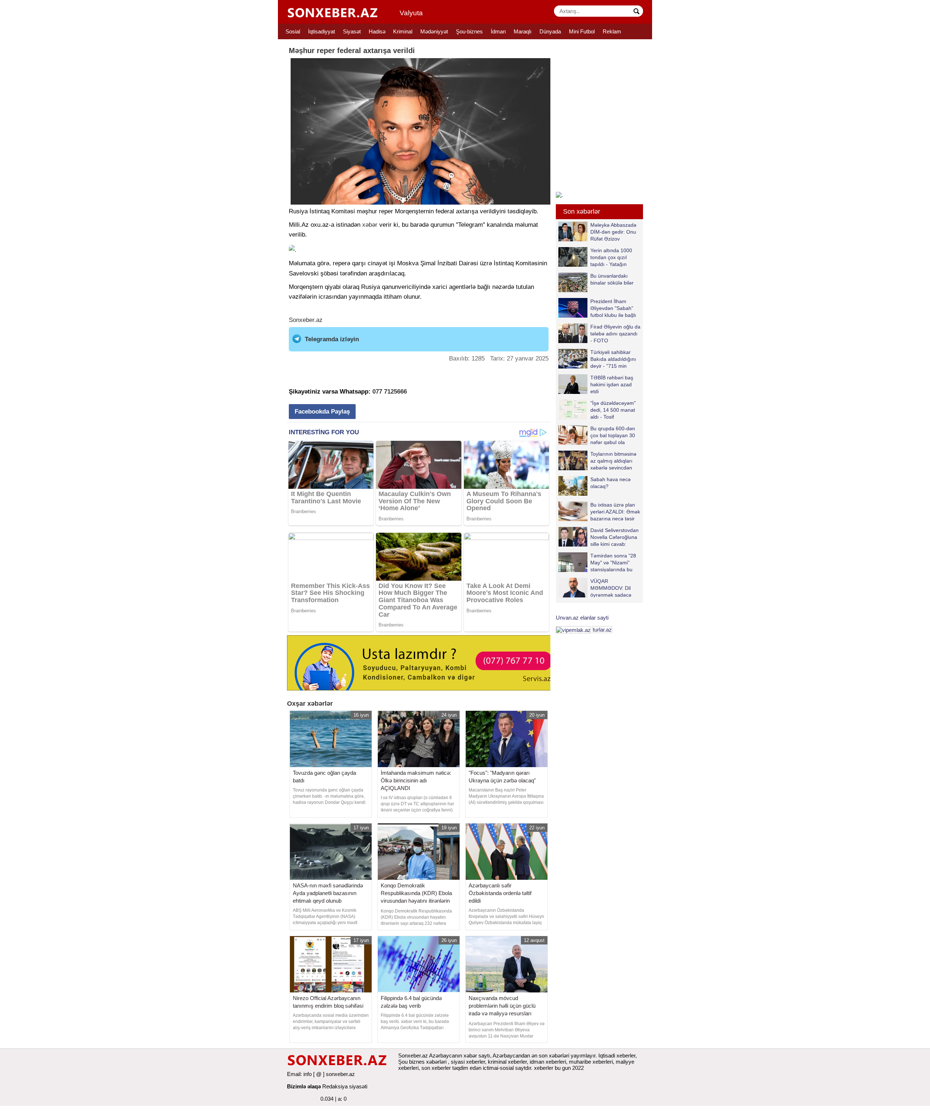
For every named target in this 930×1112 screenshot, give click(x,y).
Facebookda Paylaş (322, 411)
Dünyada (550, 31)
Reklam (612, 31)
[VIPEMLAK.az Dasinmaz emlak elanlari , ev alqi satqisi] (573, 629)
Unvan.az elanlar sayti (582, 618)
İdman (498, 31)
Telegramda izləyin (332, 339)
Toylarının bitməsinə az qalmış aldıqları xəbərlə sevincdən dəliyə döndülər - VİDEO (597, 460)
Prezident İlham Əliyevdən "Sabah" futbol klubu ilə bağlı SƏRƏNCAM (613, 308)
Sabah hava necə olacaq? (610, 482)
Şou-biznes (469, 31)
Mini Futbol (582, 31)
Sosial (293, 31)
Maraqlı (522, 31)
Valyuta (411, 13)
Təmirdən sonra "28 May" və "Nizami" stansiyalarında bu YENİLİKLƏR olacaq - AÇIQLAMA (599, 562)
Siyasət (352, 31)
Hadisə (377, 31)
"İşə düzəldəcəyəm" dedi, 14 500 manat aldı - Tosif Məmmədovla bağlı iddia (597, 409)
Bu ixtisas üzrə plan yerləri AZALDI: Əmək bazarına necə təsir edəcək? (615, 511)
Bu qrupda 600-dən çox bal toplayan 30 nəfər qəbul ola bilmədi (612, 435)
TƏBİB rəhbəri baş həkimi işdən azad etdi (611, 384)
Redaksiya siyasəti (344, 1086)
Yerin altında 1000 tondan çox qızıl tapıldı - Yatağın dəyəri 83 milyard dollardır (595, 257)
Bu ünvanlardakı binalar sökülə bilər (612, 279)
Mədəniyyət (434, 31)
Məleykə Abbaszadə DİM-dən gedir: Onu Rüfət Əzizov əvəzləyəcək (613, 231)
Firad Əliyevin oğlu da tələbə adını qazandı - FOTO (615, 333)
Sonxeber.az (306, 320)
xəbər (369, 224)
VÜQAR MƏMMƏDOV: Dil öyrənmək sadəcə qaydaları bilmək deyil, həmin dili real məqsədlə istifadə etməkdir (594, 587)
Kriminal (402, 31)
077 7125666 (389, 391)
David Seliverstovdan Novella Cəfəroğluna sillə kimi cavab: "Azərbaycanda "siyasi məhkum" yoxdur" (598, 537)
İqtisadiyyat (321, 31)
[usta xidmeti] (422, 662)
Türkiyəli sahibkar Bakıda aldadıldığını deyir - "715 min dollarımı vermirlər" (613, 358)
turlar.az (602, 629)
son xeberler (436, 1068)
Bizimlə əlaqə (304, 1086)
